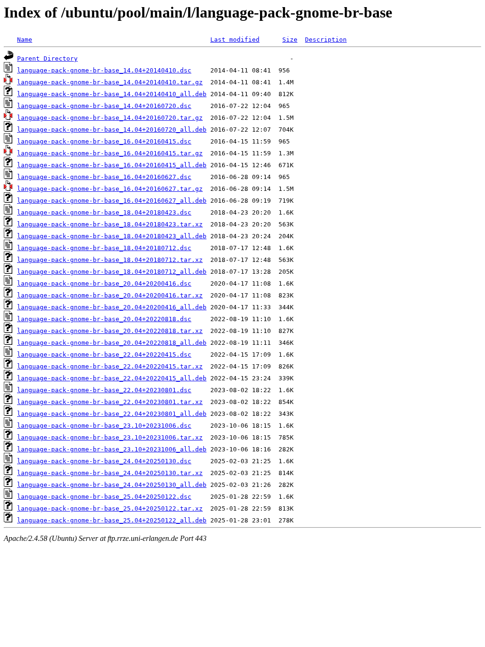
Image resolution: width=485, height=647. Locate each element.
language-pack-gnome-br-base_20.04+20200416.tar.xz (110, 295)
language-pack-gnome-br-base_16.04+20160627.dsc (104, 176)
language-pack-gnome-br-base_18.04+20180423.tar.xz (110, 224)
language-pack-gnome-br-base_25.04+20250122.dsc (104, 496)
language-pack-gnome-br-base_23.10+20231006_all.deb (112, 449)
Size (289, 39)
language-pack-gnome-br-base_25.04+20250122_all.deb (112, 520)
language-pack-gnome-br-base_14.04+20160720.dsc (104, 105)
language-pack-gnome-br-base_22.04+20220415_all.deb (112, 378)
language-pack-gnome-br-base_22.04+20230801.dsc (104, 390)
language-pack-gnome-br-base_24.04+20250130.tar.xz (110, 472)
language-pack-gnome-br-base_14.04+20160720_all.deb (112, 129)
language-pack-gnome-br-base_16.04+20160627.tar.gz (110, 188)
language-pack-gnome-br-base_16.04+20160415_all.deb (112, 165)
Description (326, 39)
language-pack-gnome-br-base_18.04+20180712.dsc (104, 248)
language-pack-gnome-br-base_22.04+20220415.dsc (104, 354)
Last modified (235, 39)
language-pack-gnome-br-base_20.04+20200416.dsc (104, 283)
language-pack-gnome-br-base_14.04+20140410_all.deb (112, 94)
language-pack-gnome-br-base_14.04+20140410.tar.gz (110, 82)
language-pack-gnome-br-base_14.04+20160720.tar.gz (110, 117)
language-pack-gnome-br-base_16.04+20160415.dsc (104, 141)
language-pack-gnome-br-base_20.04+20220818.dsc (104, 319)
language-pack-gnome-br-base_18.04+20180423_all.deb (112, 236)
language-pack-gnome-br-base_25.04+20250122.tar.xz (110, 508)
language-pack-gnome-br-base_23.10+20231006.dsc (104, 425)
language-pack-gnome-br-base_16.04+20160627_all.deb (112, 200)
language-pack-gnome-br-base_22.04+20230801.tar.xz (110, 401)
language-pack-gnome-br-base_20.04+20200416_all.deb (112, 307)
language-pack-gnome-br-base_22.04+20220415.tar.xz (110, 366)
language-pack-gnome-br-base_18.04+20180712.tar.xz (110, 259)
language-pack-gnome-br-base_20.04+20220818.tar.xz (110, 330)
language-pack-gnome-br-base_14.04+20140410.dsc (104, 70)
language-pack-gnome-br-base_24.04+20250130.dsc (104, 461)
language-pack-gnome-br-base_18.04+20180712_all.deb (112, 271)
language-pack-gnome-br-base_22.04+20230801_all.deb (112, 413)
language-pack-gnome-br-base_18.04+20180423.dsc (104, 212)
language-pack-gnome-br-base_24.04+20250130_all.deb (112, 484)
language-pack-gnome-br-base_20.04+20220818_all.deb (112, 342)
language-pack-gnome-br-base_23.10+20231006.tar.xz (110, 437)
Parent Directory (47, 58)
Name (24, 39)
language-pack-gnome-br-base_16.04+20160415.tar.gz (110, 153)
